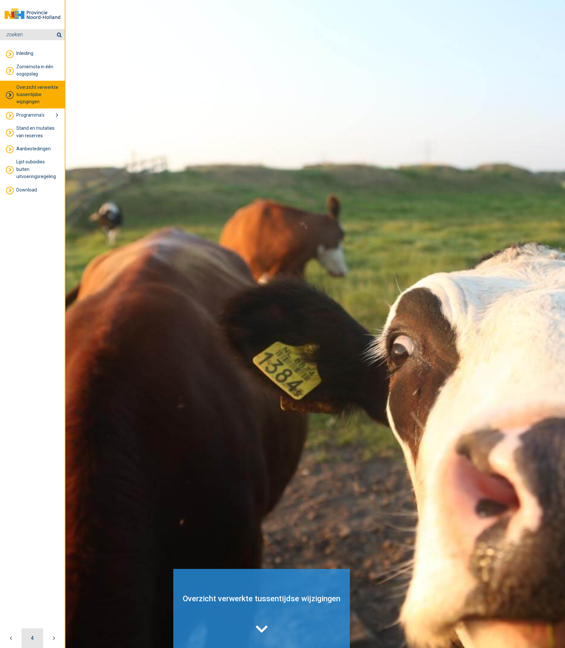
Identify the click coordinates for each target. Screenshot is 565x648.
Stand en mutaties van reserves (35, 131)
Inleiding (24, 53)
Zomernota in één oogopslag (34, 70)
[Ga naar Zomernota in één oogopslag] (11, 638)
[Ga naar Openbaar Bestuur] (54, 638)
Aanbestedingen (33, 148)
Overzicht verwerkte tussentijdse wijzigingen (37, 95)
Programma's (30, 115)
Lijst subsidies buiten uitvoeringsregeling (36, 169)
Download (26, 189)
